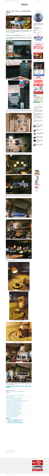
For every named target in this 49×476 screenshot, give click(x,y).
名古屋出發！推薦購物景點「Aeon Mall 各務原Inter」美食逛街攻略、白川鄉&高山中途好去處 (38, 114)
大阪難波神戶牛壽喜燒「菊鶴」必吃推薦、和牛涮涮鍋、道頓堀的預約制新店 (38, 111)
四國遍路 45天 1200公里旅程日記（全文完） (39, 130)
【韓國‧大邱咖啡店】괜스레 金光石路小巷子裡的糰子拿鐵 (39, 133)
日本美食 (12, 450)
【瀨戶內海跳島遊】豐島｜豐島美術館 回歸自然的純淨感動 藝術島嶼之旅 (14, 401)
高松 (14, 451)
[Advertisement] (19, 429)
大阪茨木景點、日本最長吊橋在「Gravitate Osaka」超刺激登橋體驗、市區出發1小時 (37, 108)
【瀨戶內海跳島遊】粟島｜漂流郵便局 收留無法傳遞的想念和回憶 (13, 405)
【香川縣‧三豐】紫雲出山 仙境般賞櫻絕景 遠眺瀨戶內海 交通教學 (13, 399)
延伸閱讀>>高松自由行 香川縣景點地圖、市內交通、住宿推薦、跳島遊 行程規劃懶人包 (18, 387)
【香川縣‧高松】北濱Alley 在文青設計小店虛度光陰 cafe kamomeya (15, 420)
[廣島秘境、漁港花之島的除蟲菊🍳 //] (41, 37)
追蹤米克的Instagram (38, 39)
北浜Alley (9, 451)
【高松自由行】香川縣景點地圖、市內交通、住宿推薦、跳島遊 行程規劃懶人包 (15, 395)
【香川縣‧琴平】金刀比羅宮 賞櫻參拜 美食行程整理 (12, 410)
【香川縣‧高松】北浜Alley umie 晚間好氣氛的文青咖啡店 (12, 414)
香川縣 (14, 37)
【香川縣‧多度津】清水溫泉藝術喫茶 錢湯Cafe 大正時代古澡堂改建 (14, 409)
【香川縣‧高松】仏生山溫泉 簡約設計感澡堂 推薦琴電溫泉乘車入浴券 (14, 413)
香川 (13, 451)
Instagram (40, 30)
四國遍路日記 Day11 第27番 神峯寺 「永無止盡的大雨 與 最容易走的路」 (39, 141)
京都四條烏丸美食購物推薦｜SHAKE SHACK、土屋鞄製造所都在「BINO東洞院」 (38, 117)
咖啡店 (11, 451)
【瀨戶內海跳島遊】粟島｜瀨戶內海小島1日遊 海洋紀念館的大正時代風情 (14, 404)
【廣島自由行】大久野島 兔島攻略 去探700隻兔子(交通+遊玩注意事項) (39, 126)
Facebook (37, 30)
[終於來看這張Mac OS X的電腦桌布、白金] (35, 37)
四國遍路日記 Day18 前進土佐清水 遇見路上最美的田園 (39, 137)
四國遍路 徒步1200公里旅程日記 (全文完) (10, 396)
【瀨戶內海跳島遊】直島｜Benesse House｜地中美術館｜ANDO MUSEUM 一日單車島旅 (16, 400)
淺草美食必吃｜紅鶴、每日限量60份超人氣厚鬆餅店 (39, 144)
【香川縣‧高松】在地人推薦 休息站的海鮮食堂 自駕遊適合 (12, 415)
